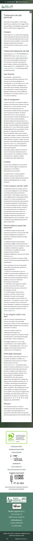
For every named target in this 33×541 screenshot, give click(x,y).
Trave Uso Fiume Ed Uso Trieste (16, 469)
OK (7, 539)
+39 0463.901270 (11, 2)
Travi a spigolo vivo (16, 466)
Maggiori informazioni (21, 539)
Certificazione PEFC (16, 446)
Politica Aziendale (16, 452)
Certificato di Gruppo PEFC (16, 449)
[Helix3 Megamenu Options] (31, 12)
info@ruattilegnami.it (23, 2)
